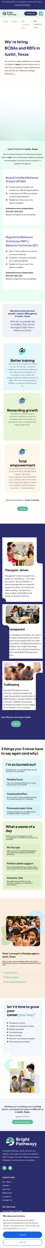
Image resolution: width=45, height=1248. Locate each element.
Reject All (23, 1242)
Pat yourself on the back (15, 982)
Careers (14, 21)
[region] (22, 1230)
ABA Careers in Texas (25, 24)
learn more (22, 1228)
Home (5, 21)
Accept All (22, 1235)
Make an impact (12, 977)
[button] (41, 14)
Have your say (11, 972)
